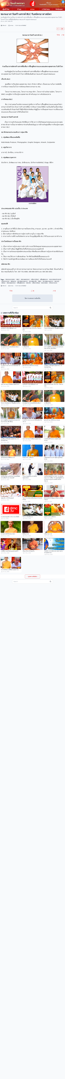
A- (58, 28)
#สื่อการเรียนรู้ (34, 279)
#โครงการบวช (5, 281)
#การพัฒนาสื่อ (32, 281)
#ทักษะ (3, 283)
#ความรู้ (57, 281)
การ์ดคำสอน (46, 9)
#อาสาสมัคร (44, 283)
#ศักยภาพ (13, 281)
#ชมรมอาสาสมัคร (10, 279)
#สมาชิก (28, 283)
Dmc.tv (4, 25)
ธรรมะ (32, 9)
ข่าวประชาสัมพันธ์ (21, 25)
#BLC (18, 279)
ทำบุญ (19, 9)
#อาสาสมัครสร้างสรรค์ (55, 279)
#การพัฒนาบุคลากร (22, 281)
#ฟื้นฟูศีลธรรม (44, 279)
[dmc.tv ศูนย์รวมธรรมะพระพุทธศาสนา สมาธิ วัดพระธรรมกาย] (32, 4)
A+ (62, 29)
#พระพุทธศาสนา (25, 279)
